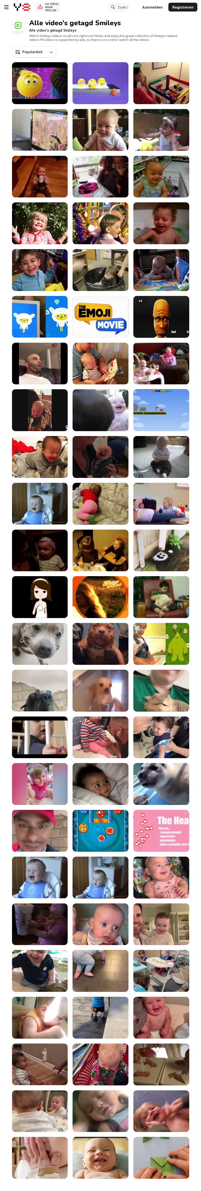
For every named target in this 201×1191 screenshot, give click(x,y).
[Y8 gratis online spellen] (22, 7)
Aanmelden (152, 7)
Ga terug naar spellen (52, 7)
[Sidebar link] (6, 7)
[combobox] (34, 52)
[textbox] (34, 52)
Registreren (182, 7)
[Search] (112, 7)
